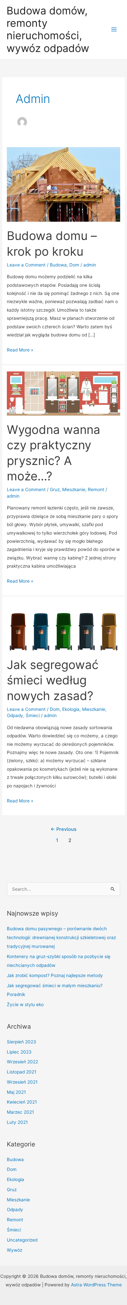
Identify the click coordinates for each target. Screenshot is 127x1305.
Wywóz (14, 1250)
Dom (74, 264)
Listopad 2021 (21, 1071)
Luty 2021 (17, 1122)
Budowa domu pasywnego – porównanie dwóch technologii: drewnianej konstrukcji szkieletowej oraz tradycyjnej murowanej (61, 937)
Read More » (20, 350)
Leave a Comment (26, 264)
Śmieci (33, 715)
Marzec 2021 (20, 1112)
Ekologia (70, 709)
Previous (63, 829)
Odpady (15, 715)
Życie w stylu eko (25, 1004)
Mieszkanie (73, 489)
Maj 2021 (16, 1092)
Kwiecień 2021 (22, 1102)
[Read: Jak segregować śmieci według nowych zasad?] (63, 626)
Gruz (55, 489)
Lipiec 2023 (19, 1052)
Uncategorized (22, 1240)
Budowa (58, 264)
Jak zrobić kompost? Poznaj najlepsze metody (55, 975)
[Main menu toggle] (114, 29)
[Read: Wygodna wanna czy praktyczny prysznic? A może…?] (63, 393)
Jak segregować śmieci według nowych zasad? (52, 680)
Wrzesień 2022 (22, 1061)
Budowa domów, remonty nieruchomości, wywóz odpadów (48, 29)
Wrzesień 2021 (22, 1082)
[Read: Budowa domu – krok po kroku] (63, 184)
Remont (96, 489)
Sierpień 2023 (21, 1041)
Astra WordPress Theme (96, 1284)
